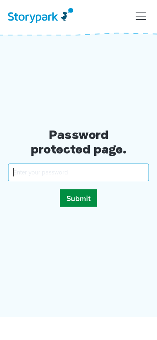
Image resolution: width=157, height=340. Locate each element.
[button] (141, 15)
